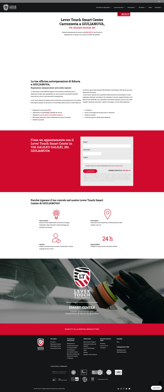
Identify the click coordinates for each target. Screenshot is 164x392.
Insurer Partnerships (89, 348)
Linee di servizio (118, 7)
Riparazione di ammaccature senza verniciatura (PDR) (72, 345)
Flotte (85, 350)
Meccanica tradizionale (73, 354)
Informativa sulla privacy (115, 165)
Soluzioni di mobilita (72, 356)
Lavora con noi (104, 345)
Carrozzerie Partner (55, 348)
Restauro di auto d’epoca (90, 354)
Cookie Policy (61, 388)
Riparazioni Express (55, 344)
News (150, 7)
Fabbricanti (87, 339)
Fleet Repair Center (55, 346)
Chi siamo (141, 7)
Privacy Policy (54, 388)
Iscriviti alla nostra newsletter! (82, 329)
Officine (86, 352)
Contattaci (158, 7)
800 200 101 (90, 32)
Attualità (119, 339)
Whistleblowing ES (122, 352)
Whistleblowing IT (121, 350)
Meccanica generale (39, 117)
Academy (102, 343)
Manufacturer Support (90, 342)
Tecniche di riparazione (103, 7)
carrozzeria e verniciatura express (51, 115)
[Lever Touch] (10, 7)
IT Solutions (70, 358)
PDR (49, 110)
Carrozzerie (131, 7)
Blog (118, 342)
